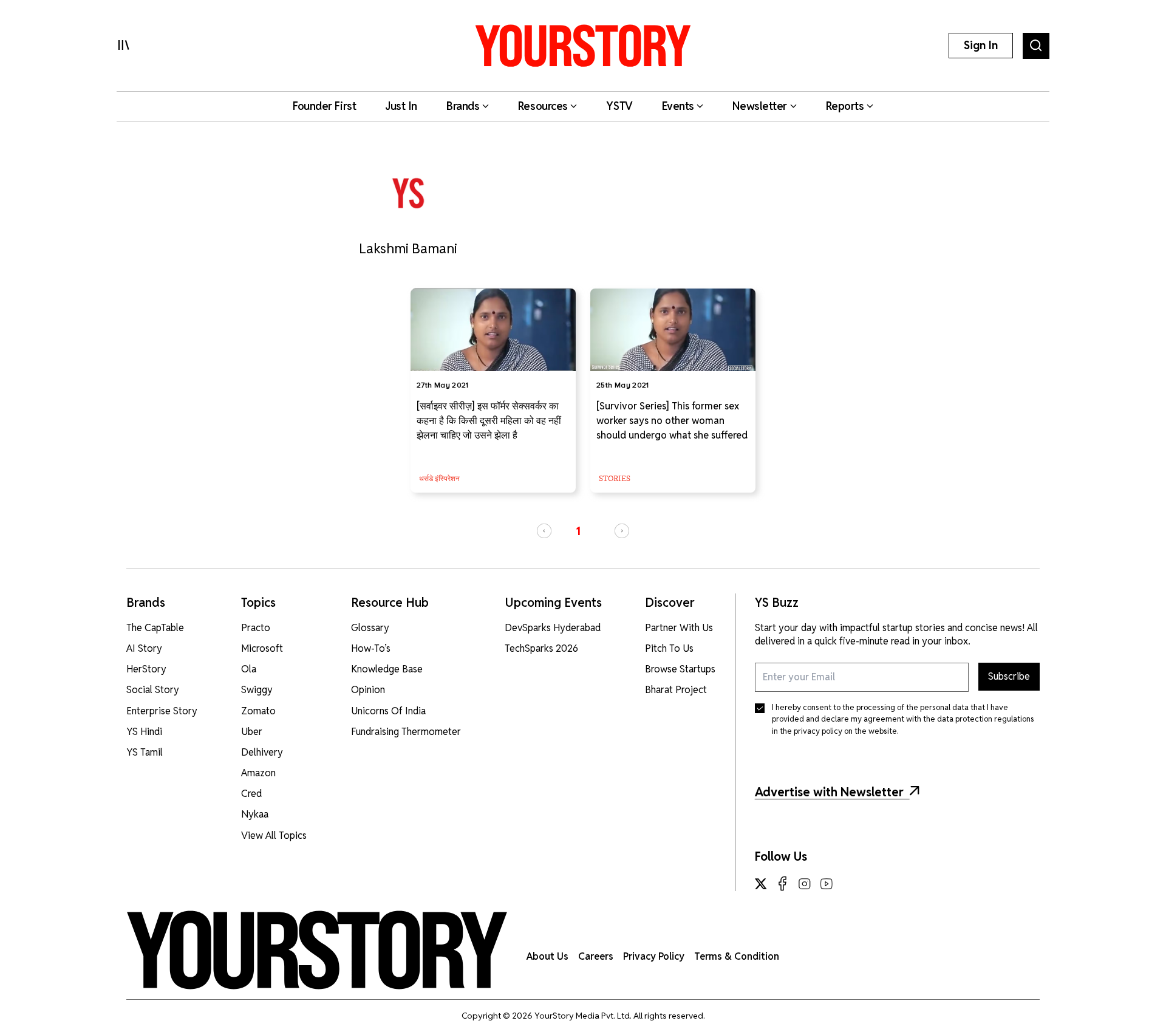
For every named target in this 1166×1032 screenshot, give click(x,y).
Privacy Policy (653, 956)
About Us (547, 956)
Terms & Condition (736, 956)
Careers (595, 956)
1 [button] (578, 531)
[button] (544, 531)
